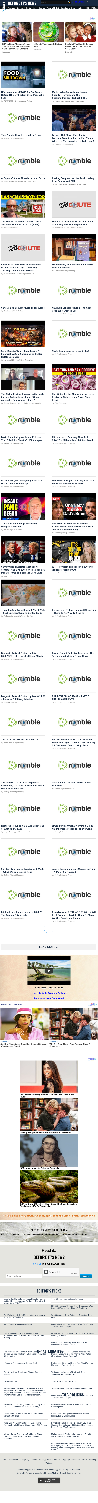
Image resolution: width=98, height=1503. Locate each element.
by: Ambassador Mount (10, 616)
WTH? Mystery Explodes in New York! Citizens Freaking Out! (72, 568)
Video (94, 8)
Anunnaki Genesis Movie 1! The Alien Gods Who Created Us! (71, 309)
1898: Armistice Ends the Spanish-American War (71, 1388)
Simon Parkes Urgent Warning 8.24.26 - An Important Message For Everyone (73, 827)
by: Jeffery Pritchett (8, 138)
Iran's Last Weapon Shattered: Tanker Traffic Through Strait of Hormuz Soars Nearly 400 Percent (25, 1424)
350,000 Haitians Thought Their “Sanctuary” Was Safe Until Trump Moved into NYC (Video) (72, 1307)
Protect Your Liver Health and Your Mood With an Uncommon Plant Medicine (72, 1364)
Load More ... (48, 947)
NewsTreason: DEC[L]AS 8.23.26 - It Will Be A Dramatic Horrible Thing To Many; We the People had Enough (74, 915)
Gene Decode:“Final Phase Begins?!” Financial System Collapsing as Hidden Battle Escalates (22, 353)
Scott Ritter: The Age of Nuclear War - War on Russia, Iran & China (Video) (70, 1415)
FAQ (27, 1460)
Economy (20, 8)
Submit (86, 1276)
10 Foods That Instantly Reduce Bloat (47, 45)
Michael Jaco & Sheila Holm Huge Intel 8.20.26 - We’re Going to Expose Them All (71, 1435)
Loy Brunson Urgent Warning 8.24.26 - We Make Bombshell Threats (73, 482)
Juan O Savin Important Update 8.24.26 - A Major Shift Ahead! (73, 870)
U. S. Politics (18, 311)
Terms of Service (53, 1460)
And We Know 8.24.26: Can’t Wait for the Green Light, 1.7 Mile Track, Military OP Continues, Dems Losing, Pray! (73, 742)
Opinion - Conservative (32, 403)
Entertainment (68, 789)
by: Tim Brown (6, 311)
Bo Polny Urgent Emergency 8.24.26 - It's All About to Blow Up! (21, 482)
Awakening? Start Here (26, 181)
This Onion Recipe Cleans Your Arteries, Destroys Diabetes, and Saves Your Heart (73, 397)
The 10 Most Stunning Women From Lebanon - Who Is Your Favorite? (47, 1095)
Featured (11, 8)
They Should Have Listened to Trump (21, 135)
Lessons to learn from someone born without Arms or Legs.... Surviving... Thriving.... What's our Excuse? (21, 267)
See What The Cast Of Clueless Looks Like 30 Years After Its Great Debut (79, 46)
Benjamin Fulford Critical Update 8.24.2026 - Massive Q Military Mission (22, 655)
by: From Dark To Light (60, 227)
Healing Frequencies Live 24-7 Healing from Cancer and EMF (73, 180)
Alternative (63, 403)
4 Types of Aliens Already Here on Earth (23, 178)
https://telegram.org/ (33, 1234)
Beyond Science (39, 8)
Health (28, 8)
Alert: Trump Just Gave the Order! (70, 350)
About (4, 1460)
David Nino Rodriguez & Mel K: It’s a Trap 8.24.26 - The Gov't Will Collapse (21, 439)
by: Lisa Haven (57, 573)
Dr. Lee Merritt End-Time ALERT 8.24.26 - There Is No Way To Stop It (74, 611)
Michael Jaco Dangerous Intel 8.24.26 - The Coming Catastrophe (22, 914)
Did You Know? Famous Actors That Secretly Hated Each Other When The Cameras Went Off (16, 46)
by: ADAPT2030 (7, 101)
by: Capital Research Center (12, 403)
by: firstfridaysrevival (9, 181)
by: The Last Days (59, 144)
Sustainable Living (68, 8)
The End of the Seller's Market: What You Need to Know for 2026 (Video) (21, 223)
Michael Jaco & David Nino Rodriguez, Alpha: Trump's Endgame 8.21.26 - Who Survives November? (23, 1436)
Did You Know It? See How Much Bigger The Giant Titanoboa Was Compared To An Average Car (48, 1205)
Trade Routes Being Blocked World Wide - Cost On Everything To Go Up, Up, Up (23, 611)
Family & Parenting (69, 533)
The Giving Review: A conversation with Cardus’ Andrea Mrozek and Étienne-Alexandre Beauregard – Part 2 (22, 397)
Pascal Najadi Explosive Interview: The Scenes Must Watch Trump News (73, 655)
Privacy (42, 1460)
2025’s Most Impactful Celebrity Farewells (39, 1168)
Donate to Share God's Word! (49, 998)
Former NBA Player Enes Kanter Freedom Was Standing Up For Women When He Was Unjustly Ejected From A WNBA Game (73, 140)
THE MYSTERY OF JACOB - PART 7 (19, 739)
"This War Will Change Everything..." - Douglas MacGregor (21, 525)
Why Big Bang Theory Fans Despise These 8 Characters (45, 1132)
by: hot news (6, 360)
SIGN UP (37, 1264)
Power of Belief (53, 8)
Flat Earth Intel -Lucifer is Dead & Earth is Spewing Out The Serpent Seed (74, 223)
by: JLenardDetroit (8, 274)
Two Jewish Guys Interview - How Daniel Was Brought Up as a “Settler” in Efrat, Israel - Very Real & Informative (25, 1354)
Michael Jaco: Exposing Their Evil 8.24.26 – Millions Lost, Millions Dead (72, 439)
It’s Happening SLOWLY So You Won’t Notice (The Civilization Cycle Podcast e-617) (23, 94)
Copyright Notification (71, 1460)
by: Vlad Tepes (6, 576)
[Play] (49, 971)
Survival (70, 144)
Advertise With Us (16, 1460)
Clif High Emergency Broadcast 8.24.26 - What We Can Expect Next (22, 870)
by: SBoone (5, 227)
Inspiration (81, 8)
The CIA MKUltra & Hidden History (66, 1381)
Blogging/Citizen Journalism (78, 314)
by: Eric (55, 403)
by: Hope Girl (57, 789)
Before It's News (22, 3)
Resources (80, 101)
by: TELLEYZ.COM (59, 314)
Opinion (14, 702)
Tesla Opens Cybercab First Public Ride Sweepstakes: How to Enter (68, 1373)
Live (88, 8)
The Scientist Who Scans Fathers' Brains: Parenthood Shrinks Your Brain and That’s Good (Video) (72, 526)
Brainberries (6, 52)
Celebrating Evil (10, 1381)
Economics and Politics (23, 101)
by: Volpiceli (5, 702)
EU (15, 576)
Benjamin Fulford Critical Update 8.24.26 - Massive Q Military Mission (23, 698)
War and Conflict (26, 616)
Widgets (49, 1463)
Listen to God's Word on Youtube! (49, 993)
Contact (34, 1460)
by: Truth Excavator (59, 271)
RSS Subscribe (88, 1460)
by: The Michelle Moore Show (63, 101)
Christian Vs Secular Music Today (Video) (23, 307)
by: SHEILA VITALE (59, 702)
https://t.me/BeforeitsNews (74, 1234)
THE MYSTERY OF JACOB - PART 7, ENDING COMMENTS (70, 698)
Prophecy (20, 138)
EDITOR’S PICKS (49, 1291)
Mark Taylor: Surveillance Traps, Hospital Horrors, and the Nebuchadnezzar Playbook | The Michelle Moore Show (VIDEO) (69, 96)
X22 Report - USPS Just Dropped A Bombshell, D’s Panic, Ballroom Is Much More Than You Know (22, 785)
